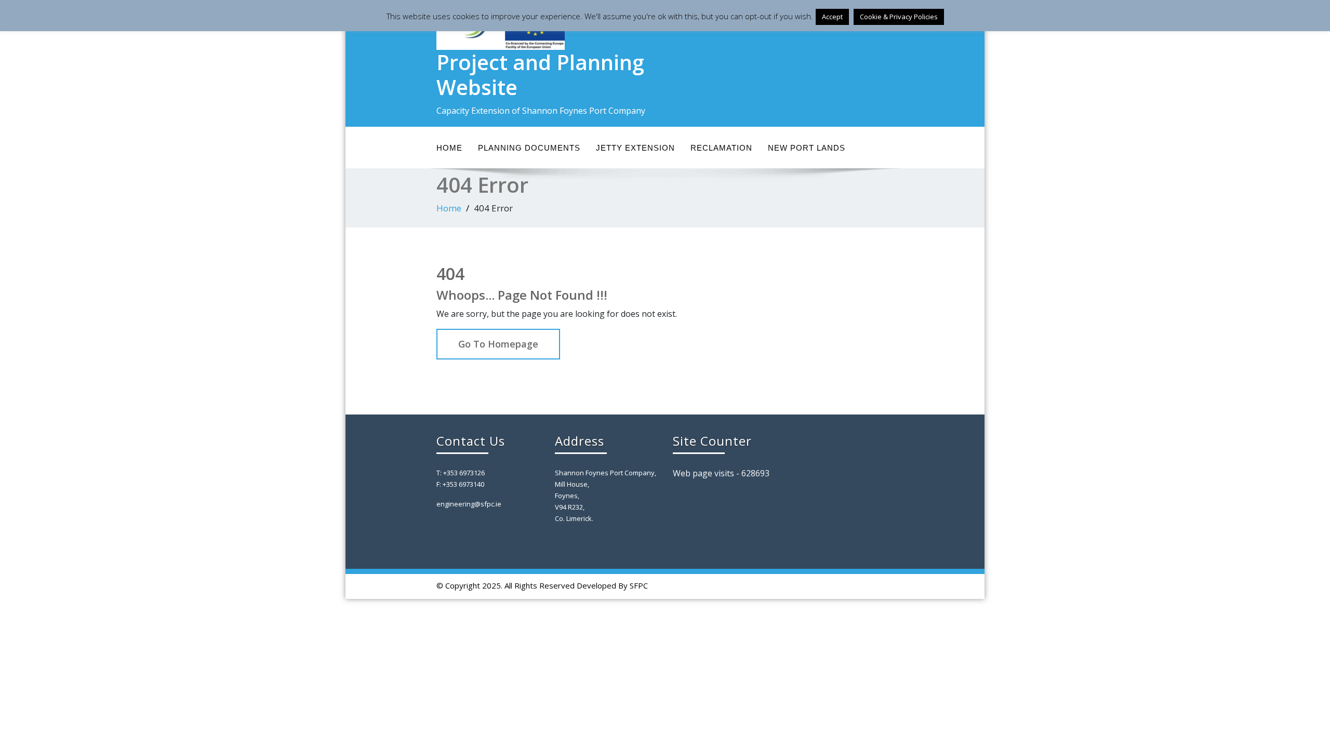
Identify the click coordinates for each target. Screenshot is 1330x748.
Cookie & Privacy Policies (899, 16)
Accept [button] (832, 16)
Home (449, 147)
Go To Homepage (498, 344)
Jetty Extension (635, 147)
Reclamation (721, 147)
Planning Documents (529, 147)
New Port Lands (806, 147)
